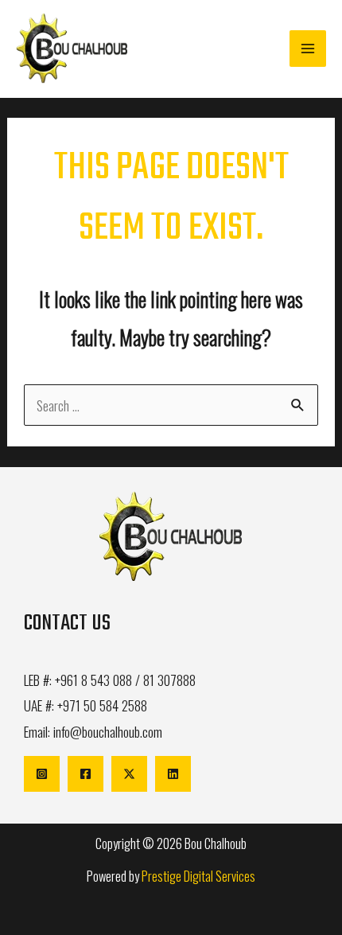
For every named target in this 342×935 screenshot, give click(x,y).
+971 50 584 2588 (102, 705)
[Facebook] (85, 774)
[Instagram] (42, 774)
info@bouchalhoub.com (107, 731)
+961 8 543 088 (93, 679)
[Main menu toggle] (308, 48)
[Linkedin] (173, 774)
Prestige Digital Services (198, 876)
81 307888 (169, 679)
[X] (129, 774)
